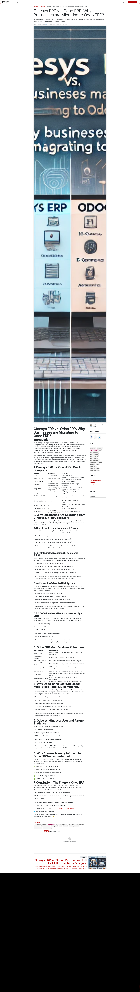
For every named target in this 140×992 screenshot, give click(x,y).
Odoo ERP (76, 826)
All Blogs (36, 7)
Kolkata (65, 826)
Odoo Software (38, 827)
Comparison (51, 824)
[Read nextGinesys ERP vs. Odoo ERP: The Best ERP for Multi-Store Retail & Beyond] (97, 862)
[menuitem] (16, 2)
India (60, 826)
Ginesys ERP (54, 826)
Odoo (70, 826)
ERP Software (72, 824)
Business (38, 824)
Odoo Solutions (47, 827)
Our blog (42, 7)
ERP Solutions (80, 824)
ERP (57, 824)
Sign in (124, 2)
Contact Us (132, 2)
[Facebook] (91, 437)
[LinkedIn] (99, 437)
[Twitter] (95, 437)
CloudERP (44, 824)
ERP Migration (63, 824)
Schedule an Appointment (65, 808)
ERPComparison (46, 826)
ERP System (37, 826)
